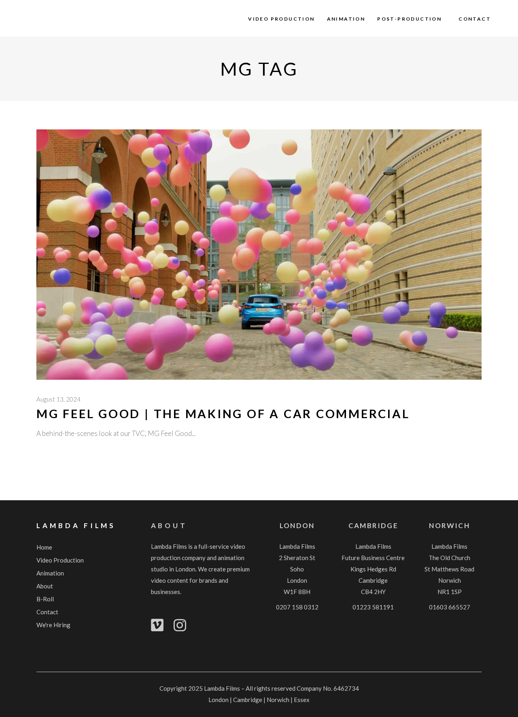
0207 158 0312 (297, 607)
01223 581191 (373, 607)
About (169, 525)
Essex (302, 699)
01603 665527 (449, 607)
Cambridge (373, 525)
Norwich (449, 525)
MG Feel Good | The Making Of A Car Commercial (223, 413)
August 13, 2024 (58, 399)
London (297, 525)
